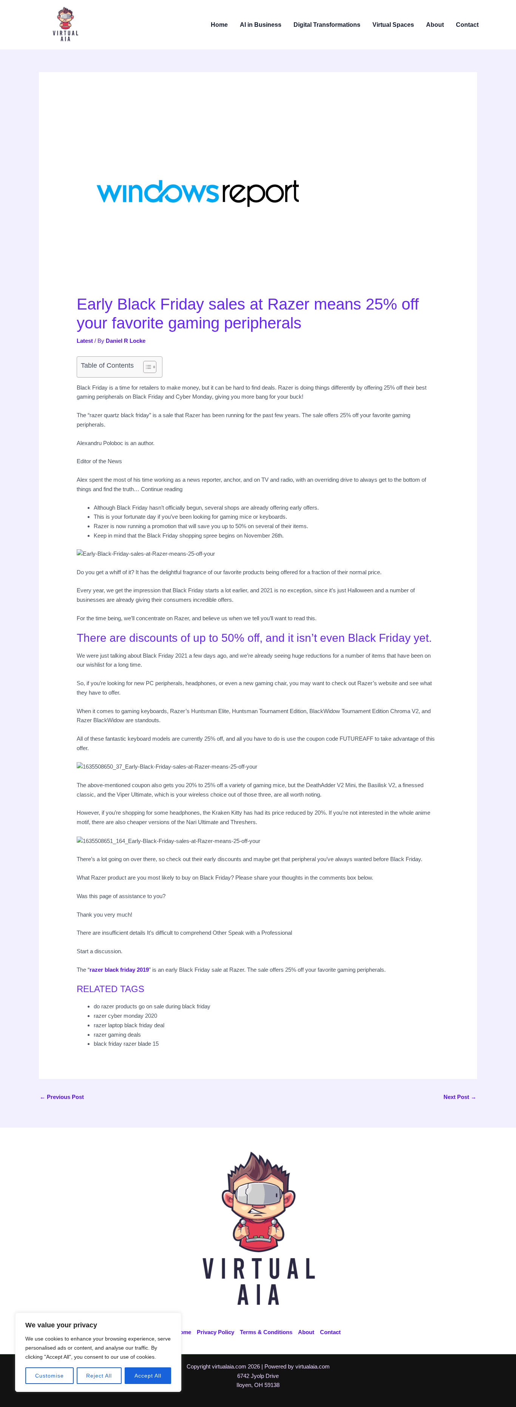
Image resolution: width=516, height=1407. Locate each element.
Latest (85, 340)
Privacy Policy (215, 1332)
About (435, 25)
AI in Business (260, 25)
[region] (98, 1352)
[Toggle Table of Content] (145, 367)
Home (219, 25)
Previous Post (62, 1097)
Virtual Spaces (393, 25)
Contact (467, 25)
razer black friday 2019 (119, 969)
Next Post (459, 1097)
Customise (49, 1376)
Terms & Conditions (266, 1332)
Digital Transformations (327, 25)
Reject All (99, 1376)
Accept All (147, 1376)
